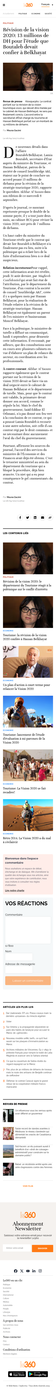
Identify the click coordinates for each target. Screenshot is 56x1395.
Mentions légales (10, 1354)
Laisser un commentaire (28, 980)
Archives (6, 1332)
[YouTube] (28, 1271)
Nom (8, 951)
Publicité (6, 1328)
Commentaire (14, 914)
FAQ (4, 1341)
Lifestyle (6, 1312)
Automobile (8, 1305)
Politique (23, 14)
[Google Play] (38, 1374)
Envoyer (42, 1248)
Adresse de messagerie (20, 964)
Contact (6, 1345)
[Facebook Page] (15, 1271)
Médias (6, 1302)
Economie (36, 14)
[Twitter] (22, 1271)
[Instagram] (40, 1271)
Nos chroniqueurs (10, 1316)
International (8, 1295)
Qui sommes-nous (10, 1325)
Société (48, 14)
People (6, 1309)
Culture (6, 1298)
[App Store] (17, 1374)
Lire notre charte (14, 890)
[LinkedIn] (34, 1271)
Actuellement (8, 14)
